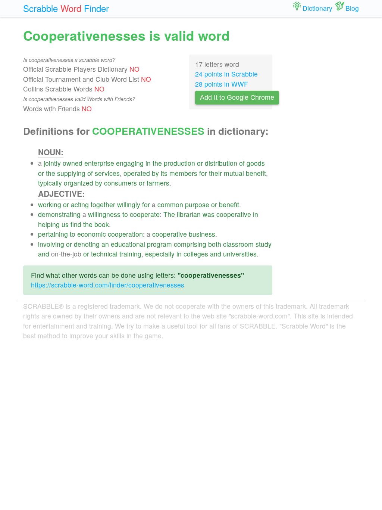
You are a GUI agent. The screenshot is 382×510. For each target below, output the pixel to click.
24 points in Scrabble (226, 73)
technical (104, 253)
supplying (71, 173)
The (169, 214)
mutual (234, 173)
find (76, 224)
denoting (87, 244)
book (101, 224)
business (202, 234)
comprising (190, 244)
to (125, 214)
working (49, 204)
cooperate (145, 214)
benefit (256, 173)
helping (49, 224)
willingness (104, 214)
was (209, 214)
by (155, 173)
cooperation (125, 234)
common (170, 204)
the (157, 163)
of (242, 163)
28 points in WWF (221, 83)
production (179, 163)
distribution (221, 163)
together (103, 204)
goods (256, 163)
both (214, 244)
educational (128, 244)
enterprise (99, 163)
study (264, 244)
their (215, 173)
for (203, 173)
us (65, 224)
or (200, 163)
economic (91, 234)
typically (50, 182)
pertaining (53, 234)
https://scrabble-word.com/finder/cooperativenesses (107, 284)
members (183, 173)
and (43, 253)
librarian (189, 214)
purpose (197, 204)
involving (51, 244)
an (105, 244)
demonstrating (59, 214)
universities (240, 253)
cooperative (233, 214)
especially (160, 253)
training (130, 253)
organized (78, 182)
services (107, 173)
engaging (130, 163)
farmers (158, 182)
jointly (52, 163)
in (148, 163)
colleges (196, 253)
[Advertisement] (321, 138)
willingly (128, 204)
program (159, 244)
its (164, 173)
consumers (120, 182)
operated (136, 173)
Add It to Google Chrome (237, 97)
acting (80, 204)
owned (72, 163)
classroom (238, 244)
